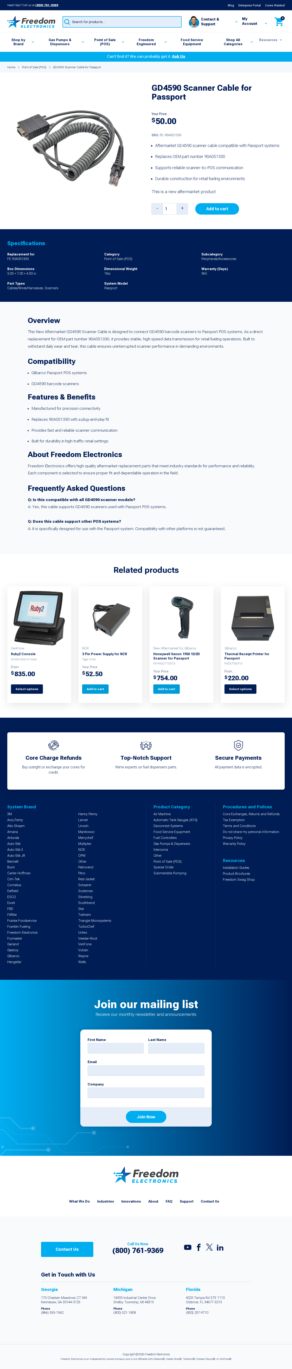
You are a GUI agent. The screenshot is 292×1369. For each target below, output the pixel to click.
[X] (209, 1248)
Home (11, 67)
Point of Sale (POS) (105, 42)
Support (186, 1201)
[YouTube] (187, 1248)
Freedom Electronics (22, 933)
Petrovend (85, 867)
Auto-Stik (14, 844)
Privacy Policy (232, 838)
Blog (231, 5)
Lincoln (83, 826)
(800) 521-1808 (124, 1313)
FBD (10, 909)
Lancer (83, 820)
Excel (11, 903)
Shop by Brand (18, 42)
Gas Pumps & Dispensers (60, 42)
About (153, 1201)
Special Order (164, 867)
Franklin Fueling (18, 927)
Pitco (81, 873)
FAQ (169, 1201)
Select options (27, 689)
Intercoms (161, 850)
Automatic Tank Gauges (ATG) (175, 820)
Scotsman (85, 891)
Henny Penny (87, 814)
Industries (105, 1201)
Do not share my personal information (251, 832)
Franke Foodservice (21, 921)
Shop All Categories (233, 42)
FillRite (12, 915)
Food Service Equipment (192, 42)
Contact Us (210, 1201)
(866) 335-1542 (52, 1313)
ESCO (11, 897)
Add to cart (217, 208)
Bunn (11, 867)
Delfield (12, 891)
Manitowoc (86, 832)
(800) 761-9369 (46, 5)
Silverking (85, 897)
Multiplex (84, 844)
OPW (82, 856)
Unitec (82, 933)
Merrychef (85, 838)
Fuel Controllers (165, 838)
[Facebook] (198, 1248)
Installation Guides (236, 868)
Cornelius (14, 885)
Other (82, 862)
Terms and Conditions (239, 826)
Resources (268, 40)
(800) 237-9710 (197, 1313)
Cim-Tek (13, 879)
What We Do (79, 1201)
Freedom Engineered (146, 42)
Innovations (131, 1201)
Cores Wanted (275, 5)
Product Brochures (236, 874)
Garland (13, 944)
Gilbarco (13, 956)
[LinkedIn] (220, 1248)
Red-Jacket (86, 879)
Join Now (146, 1116)
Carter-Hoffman (19, 873)
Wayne (83, 956)
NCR (81, 850)
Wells (82, 962)
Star (81, 909)
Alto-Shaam (16, 826)
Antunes (13, 838)
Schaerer (84, 885)
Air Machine (162, 814)
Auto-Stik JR (16, 856)
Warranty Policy (234, 844)
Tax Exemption (234, 820)
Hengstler (14, 962)
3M (9, 814)
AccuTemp (15, 820)
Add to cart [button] (95, 689)
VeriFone (84, 944)
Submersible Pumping (170, 873)
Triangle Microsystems (94, 921)
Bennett (12, 862)
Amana (12, 832)
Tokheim (84, 915)
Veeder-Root (87, 939)
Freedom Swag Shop (239, 880)
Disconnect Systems (168, 826)
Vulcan (83, 950)
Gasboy (12, 950)
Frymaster (14, 939)
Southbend (86, 903)
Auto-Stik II (15, 850)
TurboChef (86, 927)
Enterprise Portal (249, 5)
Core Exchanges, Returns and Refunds (251, 814)
